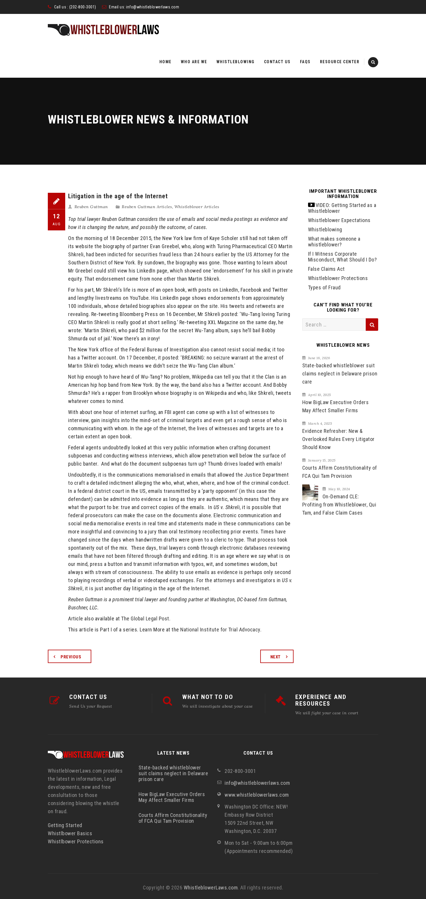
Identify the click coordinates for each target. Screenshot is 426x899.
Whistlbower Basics (70, 833)
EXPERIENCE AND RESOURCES (321, 700)
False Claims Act (326, 269)
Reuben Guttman (91, 206)
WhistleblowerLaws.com (211, 888)
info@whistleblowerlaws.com (152, 7)
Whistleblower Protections (338, 278)
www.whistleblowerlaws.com (257, 795)
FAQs (305, 61)
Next (275, 657)
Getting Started (65, 825)
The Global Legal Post (145, 618)
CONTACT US (88, 696)
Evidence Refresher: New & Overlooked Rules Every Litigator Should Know (338, 439)
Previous (71, 657)
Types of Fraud (324, 287)
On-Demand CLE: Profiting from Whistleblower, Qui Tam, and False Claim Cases (339, 504)
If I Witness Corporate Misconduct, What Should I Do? (342, 257)
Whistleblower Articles (196, 206)
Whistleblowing (235, 61)
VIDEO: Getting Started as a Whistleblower (342, 208)
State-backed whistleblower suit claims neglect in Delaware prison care (340, 373)
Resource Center (340, 61)
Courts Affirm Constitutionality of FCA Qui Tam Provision (339, 472)
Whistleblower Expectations (339, 220)
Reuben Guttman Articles (147, 206)
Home (165, 61)
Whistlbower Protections (76, 841)
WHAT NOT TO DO (207, 696)
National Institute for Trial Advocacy (220, 629)
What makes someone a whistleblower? (334, 242)
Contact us (277, 61)
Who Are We (194, 61)
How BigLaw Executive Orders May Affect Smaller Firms (335, 406)
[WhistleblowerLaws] (103, 30)
